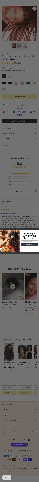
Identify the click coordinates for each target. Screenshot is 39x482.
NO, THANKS (29, 248)
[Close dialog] (37, 231)
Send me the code (29, 244)
